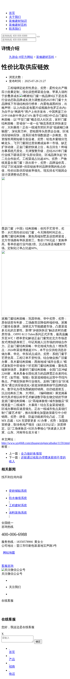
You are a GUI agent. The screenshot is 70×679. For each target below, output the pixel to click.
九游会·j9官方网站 (21, 56)
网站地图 (9, 552)
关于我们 (15, 17)
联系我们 (15, 28)
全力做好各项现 (31, 453)
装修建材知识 (18, 20)
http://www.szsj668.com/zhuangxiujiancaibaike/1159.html (35, 443)
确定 (38, 641)
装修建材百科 (18, 24)
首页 (12, 13)
